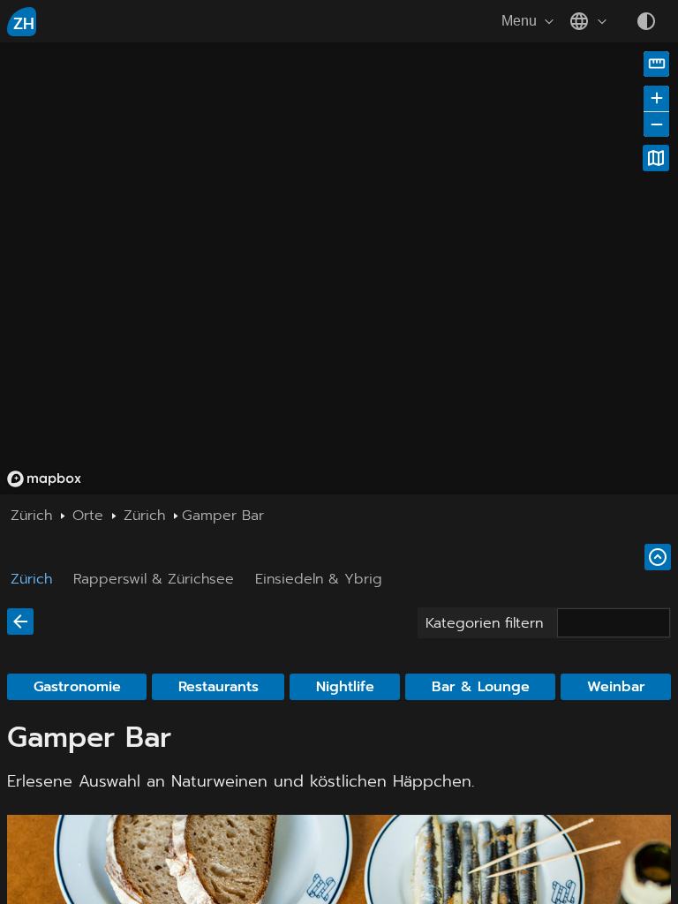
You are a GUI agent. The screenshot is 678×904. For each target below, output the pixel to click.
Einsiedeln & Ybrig (318, 579)
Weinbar (616, 686)
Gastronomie (77, 686)
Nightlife (345, 686)
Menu (519, 20)
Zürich (31, 579)
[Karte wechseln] (656, 158)
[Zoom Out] (656, 124)
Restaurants (218, 686)
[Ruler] (656, 64)
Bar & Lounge (481, 686)
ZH (23, 23)
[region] (339, 268)
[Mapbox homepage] (44, 479)
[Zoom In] (656, 98)
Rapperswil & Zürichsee (153, 579)
